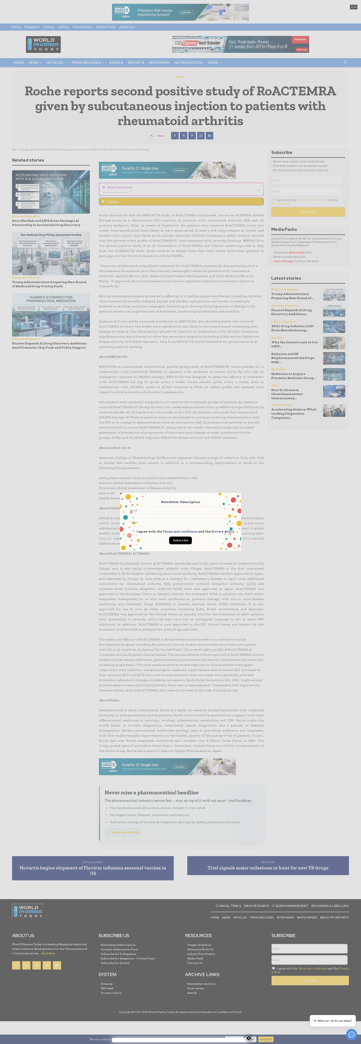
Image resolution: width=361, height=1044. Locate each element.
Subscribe (180, 540)
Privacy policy (222, 532)
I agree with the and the (185, 532)
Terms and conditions (180, 532)
